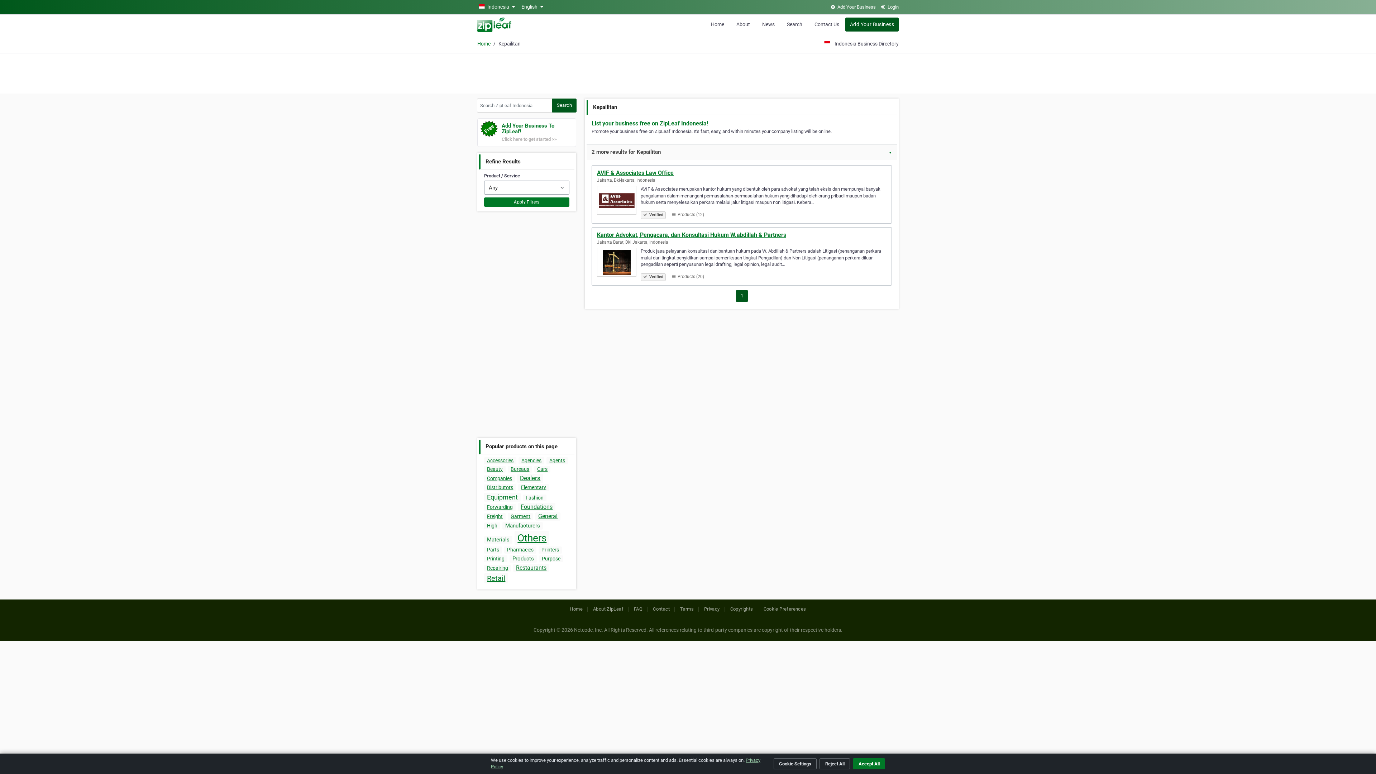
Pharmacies (520, 550)
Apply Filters (527, 202)
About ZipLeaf (608, 609)
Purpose (551, 559)
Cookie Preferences (785, 609)
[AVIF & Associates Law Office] (619, 201)
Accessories (500, 460)
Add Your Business (872, 24)
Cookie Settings (795, 763)
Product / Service (502, 175)
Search (794, 24)
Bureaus (520, 469)
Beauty (495, 469)
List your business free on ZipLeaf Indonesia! (650, 123)
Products (523, 558)
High (492, 526)
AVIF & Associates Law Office (635, 172)
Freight (495, 516)
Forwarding (500, 507)
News (768, 24)
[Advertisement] (688, 72)
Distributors (500, 487)
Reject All (835, 763)
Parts (493, 550)
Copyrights (741, 609)
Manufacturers (522, 525)
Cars (542, 469)
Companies (499, 478)
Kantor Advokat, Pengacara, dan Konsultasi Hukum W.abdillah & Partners (691, 234)
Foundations (537, 506)
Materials (498, 539)
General (548, 516)
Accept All (869, 763)
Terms (687, 609)
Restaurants (531, 567)
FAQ (638, 609)
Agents (557, 460)
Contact (661, 609)
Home (717, 24)
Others (531, 538)
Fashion (535, 498)
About (743, 24)
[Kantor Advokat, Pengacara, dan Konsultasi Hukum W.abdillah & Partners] (619, 263)
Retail (496, 578)
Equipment (502, 497)
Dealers (530, 478)
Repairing (497, 568)
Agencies (531, 460)
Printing (496, 559)
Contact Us (826, 24)
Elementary (533, 487)
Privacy (712, 609)
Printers (550, 550)
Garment (520, 516)
